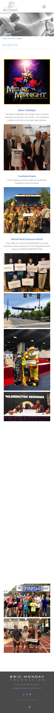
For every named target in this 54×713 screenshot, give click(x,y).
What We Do (12, 38)
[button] (44, 7)
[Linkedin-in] (27, 694)
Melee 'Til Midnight (27, 110)
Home (4, 38)
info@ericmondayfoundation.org (27, 688)
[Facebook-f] (24, 694)
